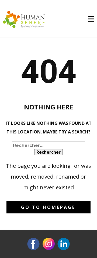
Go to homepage (48, 207)
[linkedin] (63, 244)
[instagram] (48, 244)
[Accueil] (24, 19)
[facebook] (33, 244)
